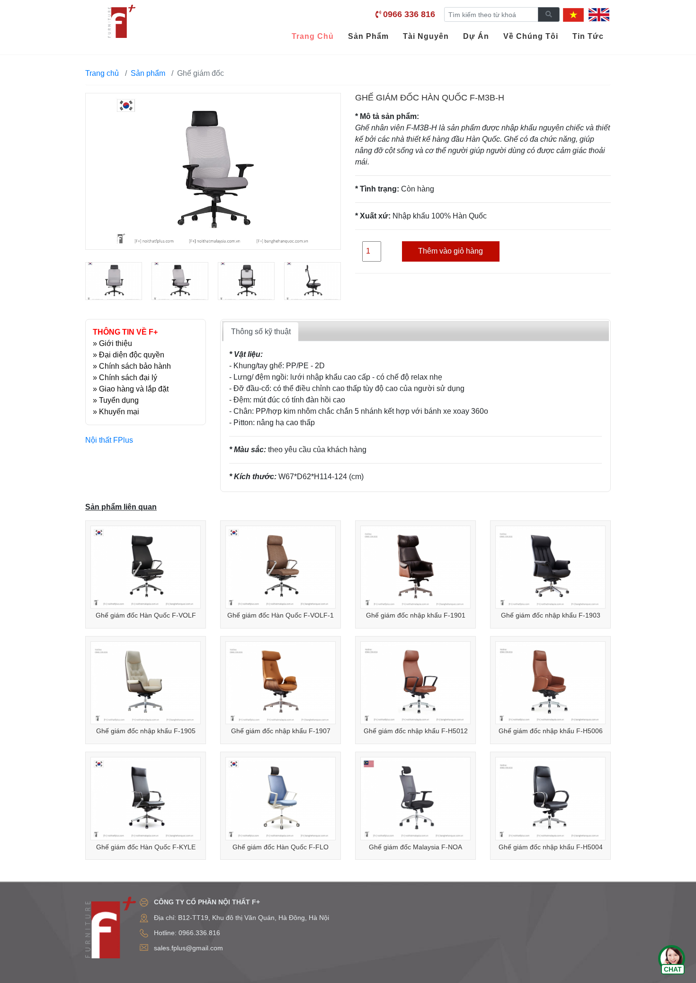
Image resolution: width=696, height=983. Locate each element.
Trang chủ (102, 73)
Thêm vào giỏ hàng (450, 251)
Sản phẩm (148, 73)
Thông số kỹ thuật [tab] (261, 332)
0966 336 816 (409, 14)
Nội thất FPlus (109, 440)
